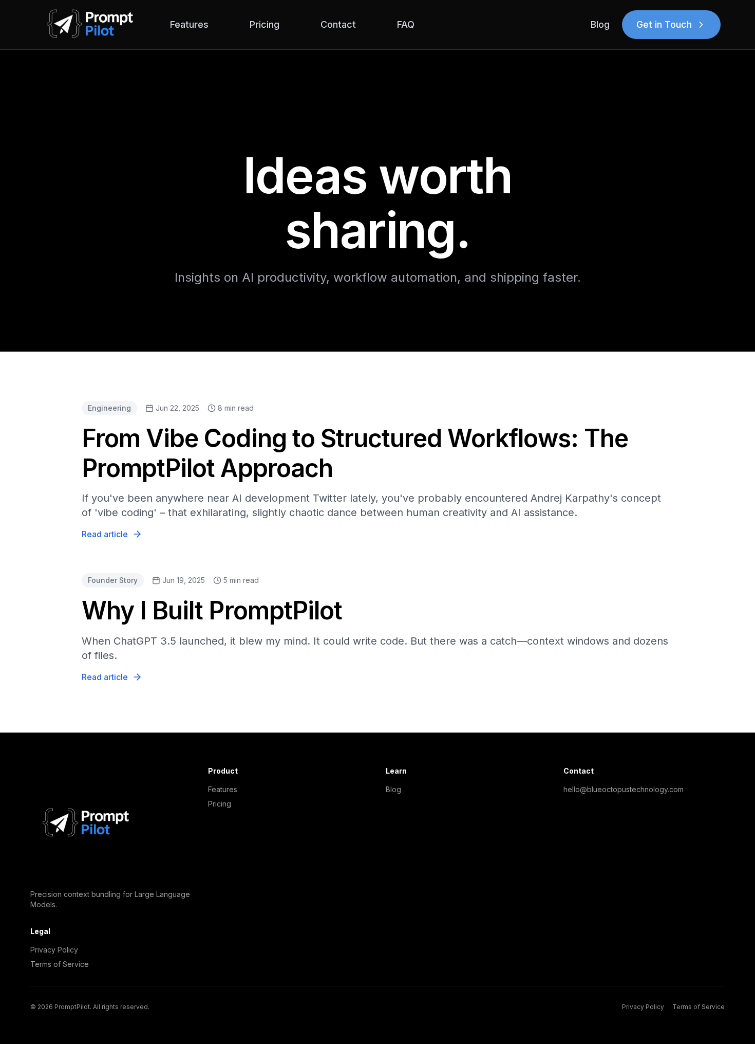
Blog (600, 24)
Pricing (264, 24)
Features (189, 24)
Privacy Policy (54, 949)
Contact (338, 24)
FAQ (405, 24)
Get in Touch (664, 24)
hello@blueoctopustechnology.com (623, 789)
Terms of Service (59, 964)
